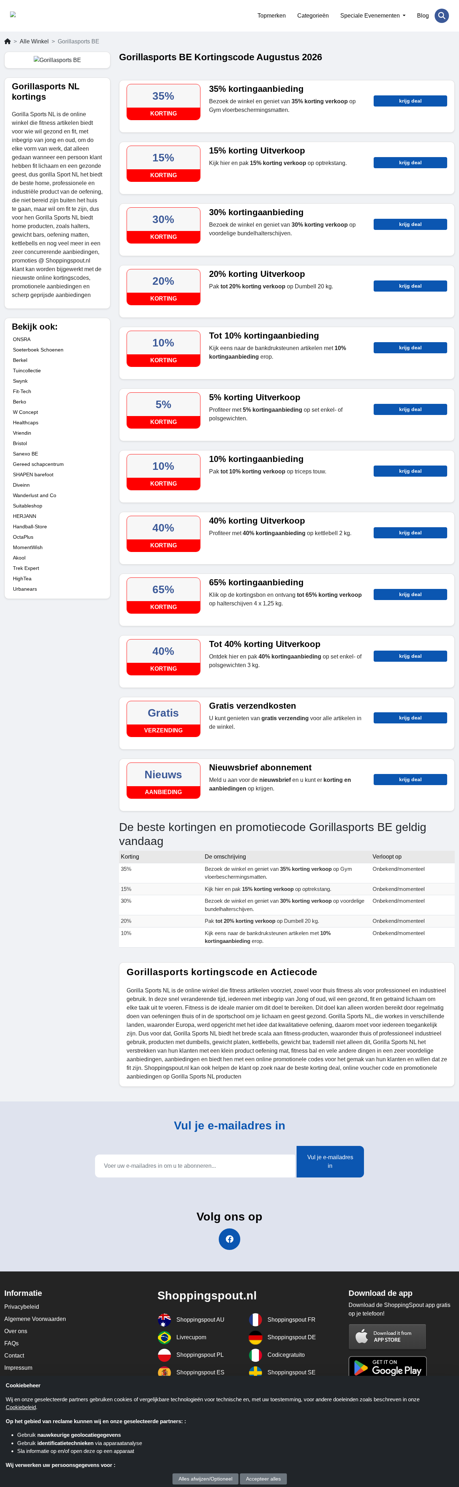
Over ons (15, 1331)
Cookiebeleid (21, 1407)
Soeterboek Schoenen (38, 350)
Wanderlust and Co (34, 495)
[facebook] (229, 1239)
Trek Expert (26, 568)
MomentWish (28, 547)
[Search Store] (442, 16)
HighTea (22, 578)
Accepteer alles (263, 1479)
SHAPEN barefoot (33, 474)
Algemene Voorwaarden (35, 1319)
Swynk (20, 381)
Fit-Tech (22, 391)
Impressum (18, 1368)
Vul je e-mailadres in (330, 1161)
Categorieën (313, 16)
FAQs (11, 1343)
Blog (423, 16)
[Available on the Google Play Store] (388, 1367)
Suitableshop (27, 506)
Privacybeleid (21, 1307)
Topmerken (271, 16)
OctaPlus (23, 537)
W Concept (25, 412)
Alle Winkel (34, 41)
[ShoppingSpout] (45, 15)
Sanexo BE (25, 454)
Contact (14, 1356)
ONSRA (21, 339)
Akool (19, 558)
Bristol (20, 443)
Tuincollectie (27, 370)
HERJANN (24, 516)
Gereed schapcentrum (38, 464)
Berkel (20, 360)
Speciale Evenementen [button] (370, 16)
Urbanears (25, 589)
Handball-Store (30, 526)
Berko (19, 402)
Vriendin (22, 433)
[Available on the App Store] (388, 1336)
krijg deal (410, 101)
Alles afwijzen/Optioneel (205, 1479)
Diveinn (21, 485)
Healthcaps (25, 422)
